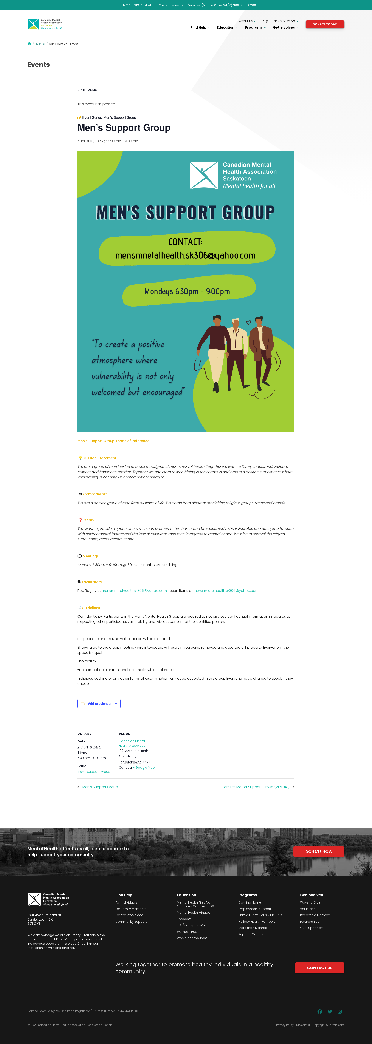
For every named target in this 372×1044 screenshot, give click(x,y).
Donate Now (318, 851)
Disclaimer (303, 1025)
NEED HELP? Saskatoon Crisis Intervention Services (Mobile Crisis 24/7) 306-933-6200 (189, 5)
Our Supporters (312, 928)
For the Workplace (129, 915)
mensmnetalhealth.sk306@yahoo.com (134, 590)
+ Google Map (144, 767)
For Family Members (130, 909)
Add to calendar (100, 703)
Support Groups (251, 934)
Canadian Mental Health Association (133, 743)
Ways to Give (310, 903)
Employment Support (255, 909)
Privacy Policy (285, 1025)
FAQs (265, 21)
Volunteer (307, 909)
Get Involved (284, 27)
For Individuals (126, 903)
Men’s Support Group (94, 772)
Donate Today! (325, 24)
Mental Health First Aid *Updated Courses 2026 (195, 904)
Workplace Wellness (192, 938)
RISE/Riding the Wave (192, 925)
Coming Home (250, 903)
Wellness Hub (187, 932)
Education (226, 27)
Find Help (199, 27)
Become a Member (315, 915)
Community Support (131, 922)
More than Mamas (253, 928)
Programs (254, 27)
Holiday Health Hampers (257, 922)
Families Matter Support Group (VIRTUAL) (256, 787)
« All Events (87, 90)
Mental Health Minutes (194, 913)
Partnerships (309, 922)
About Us (246, 21)
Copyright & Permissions (328, 1025)
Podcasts (184, 919)
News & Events (285, 21)
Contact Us (319, 967)
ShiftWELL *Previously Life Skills (261, 915)
